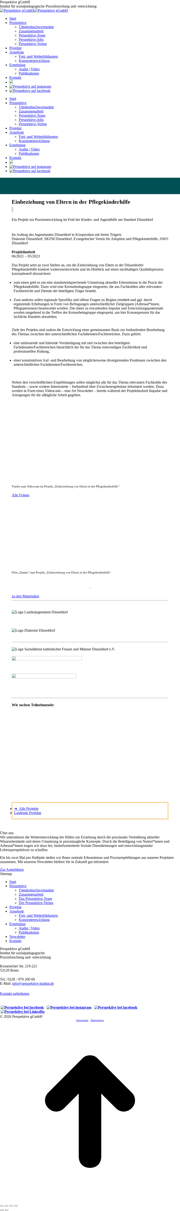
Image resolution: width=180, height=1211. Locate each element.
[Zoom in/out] (16, 1206)
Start (12, 882)
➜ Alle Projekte (26, 809)
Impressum (82, 1020)
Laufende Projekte (27, 813)
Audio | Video (29, 928)
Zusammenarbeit (31, 894)
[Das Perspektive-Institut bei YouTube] (11, 82)
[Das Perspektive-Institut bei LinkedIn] (23, 1012)
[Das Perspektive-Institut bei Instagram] (30, 86)
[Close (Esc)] (2, 1206)
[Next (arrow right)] (6, 1210)
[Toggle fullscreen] (11, 1206)
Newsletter (17, 937)
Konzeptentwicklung (34, 920)
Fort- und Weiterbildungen (38, 915)
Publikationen (29, 932)
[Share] (6, 1206)
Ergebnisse (17, 924)
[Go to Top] (90, 1200)
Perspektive (17, 886)
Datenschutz (97, 1020)
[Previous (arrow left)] (2, 1210)
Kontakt (15, 941)
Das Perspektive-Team (35, 899)
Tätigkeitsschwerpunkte (36, 890)
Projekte (15, 907)
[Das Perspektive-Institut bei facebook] (29, 91)
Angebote (16, 911)
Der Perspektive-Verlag (36, 903)
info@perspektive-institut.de (33, 983)
